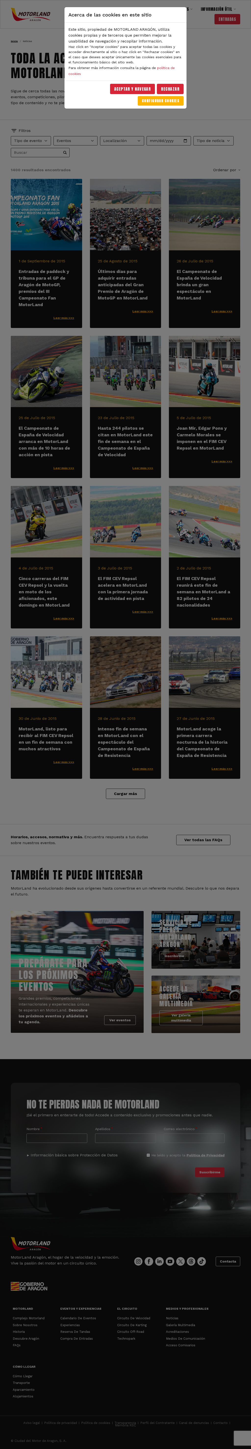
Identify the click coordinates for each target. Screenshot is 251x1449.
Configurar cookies (160, 100)
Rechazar (170, 89)
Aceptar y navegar (132, 89)
